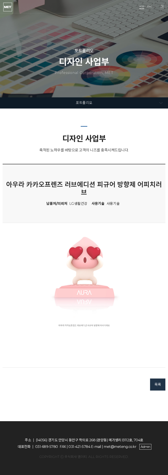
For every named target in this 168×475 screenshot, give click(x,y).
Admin (145, 447)
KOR (141, 6)
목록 (157, 384)
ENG (149, 6)
